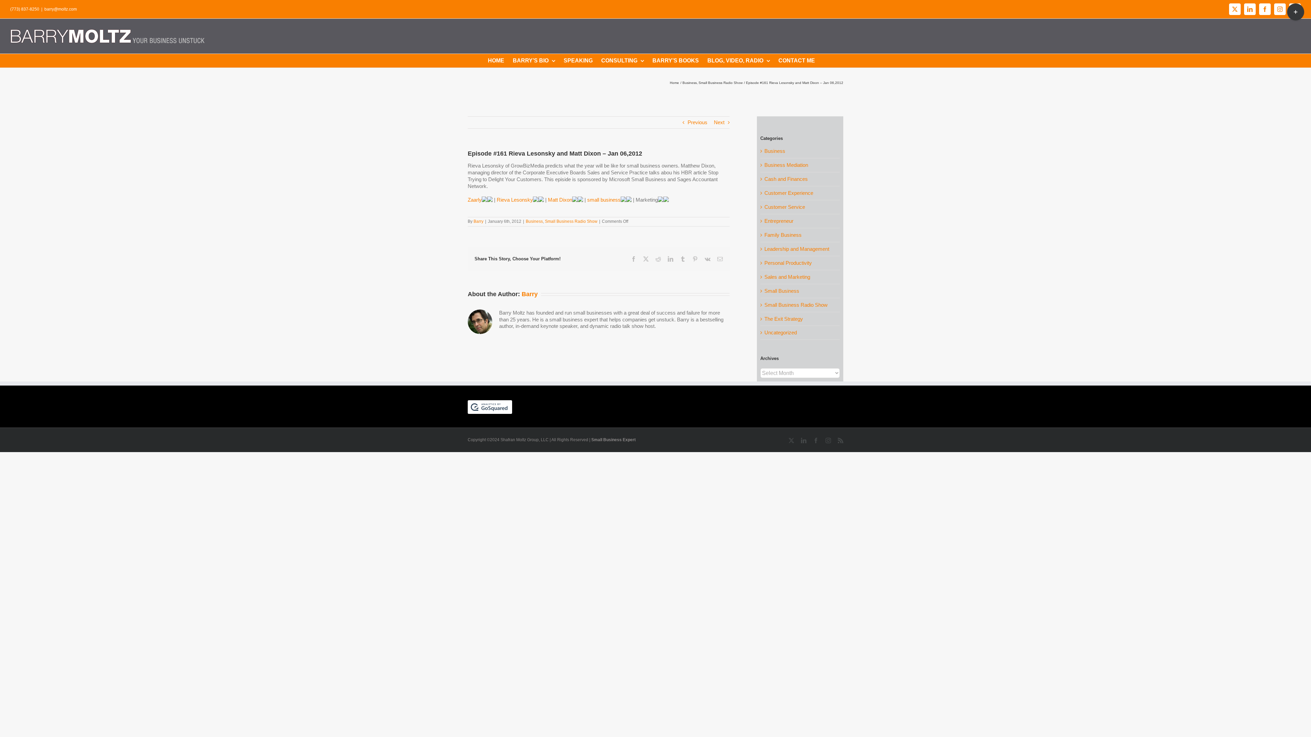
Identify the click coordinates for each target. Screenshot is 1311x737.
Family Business (783, 235)
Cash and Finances (786, 179)
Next (719, 122)
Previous (697, 122)
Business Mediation (786, 165)
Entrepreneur (778, 221)
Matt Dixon (560, 200)
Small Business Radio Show (571, 221)
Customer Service (784, 207)
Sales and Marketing (787, 277)
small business (604, 200)
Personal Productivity (788, 263)
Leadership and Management (796, 249)
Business (534, 221)
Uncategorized (780, 332)
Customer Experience (788, 193)
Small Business (781, 291)
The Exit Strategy (783, 319)
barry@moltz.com (60, 9)
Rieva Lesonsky (515, 200)
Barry (478, 221)
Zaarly (475, 200)
